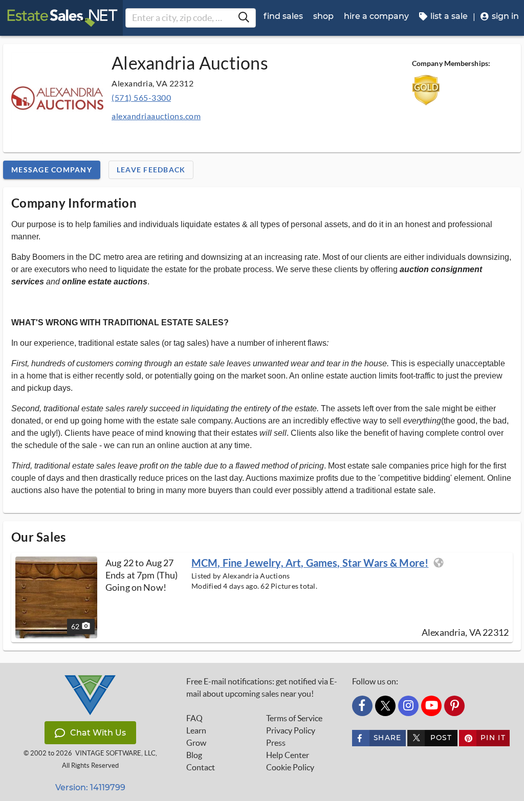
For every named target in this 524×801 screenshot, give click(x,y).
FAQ (194, 718)
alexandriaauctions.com (156, 116)
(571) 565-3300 (141, 97)
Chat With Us (98, 733)
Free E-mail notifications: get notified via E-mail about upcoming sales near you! (261, 687)
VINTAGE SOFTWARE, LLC (115, 753)
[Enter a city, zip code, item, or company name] (243, 18)
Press (276, 742)
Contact (200, 767)
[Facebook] (362, 706)
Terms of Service (294, 718)
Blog (194, 755)
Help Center (287, 755)
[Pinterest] (454, 706)
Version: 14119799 (90, 787)
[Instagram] (408, 706)
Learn (196, 730)
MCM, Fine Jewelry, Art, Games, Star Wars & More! (309, 563)
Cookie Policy (290, 767)
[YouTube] (431, 706)
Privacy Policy (290, 730)
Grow (196, 742)
